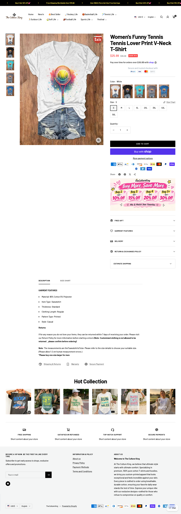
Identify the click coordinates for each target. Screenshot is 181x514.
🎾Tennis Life (108, 14)
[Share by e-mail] (135, 174)
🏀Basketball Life (89, 14)
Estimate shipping (122, 264)
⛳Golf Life (51, 19)
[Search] (161, 17)
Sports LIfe (86, 19)
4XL (163, 108)
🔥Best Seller (54, 14)
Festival (101, 19)
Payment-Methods (81, 467)
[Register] (48, 475)
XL (137, 108)
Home (31, 14)
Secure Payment (97, 364)
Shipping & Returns (52, 364)
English (151, 17)
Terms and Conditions (82, 471)
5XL (114, 114)
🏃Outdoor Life (35, 19)
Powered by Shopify (69, 506)
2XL (145, 108)
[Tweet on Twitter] (130, 174)
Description (44, 281)
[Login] (167, 17)
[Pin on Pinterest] (124, 174)
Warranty (75, 364)
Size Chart (170, 102)
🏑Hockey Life (71, 14)
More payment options (143, 158)
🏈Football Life (69, 19)
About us (77, 459)
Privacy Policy (79, 463)
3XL (154, 108)
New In (41, 14)
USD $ (140, 17)
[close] (51, 498)
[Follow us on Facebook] (8, 483)
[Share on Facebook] (119, 174)
